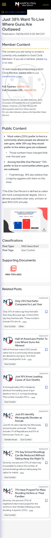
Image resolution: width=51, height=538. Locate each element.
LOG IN (46, 5)
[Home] (25, 5)
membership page (12, 76)
